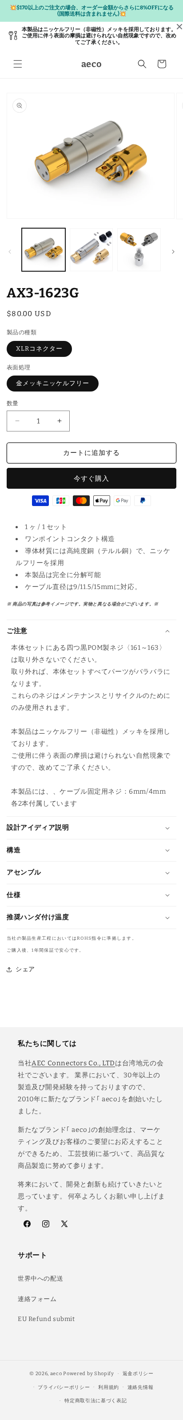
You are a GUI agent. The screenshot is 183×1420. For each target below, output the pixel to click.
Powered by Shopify (88, 1373)
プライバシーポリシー (64, 1387)
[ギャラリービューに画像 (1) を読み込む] (43, 250)
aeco (56, 1373)
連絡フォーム (37, 1299)
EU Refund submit (46, 1319)
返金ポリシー (138, 1373)
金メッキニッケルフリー (52, 383)
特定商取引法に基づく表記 (95, 1401)
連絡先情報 (140, 1387)
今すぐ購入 (91, 479)
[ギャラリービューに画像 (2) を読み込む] (91, 250)
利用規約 (108, 1387)
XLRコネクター (39, 348)
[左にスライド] (10, 251)
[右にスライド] (173, 251)
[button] (18, 64)
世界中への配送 (40, 1278)
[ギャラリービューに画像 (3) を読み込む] (139, 250)
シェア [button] (25, 969)
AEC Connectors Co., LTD (73, 1063)
